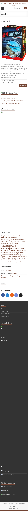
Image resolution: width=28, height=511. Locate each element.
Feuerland (4, 245)
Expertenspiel (4, 243)
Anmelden (3, 308)
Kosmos (22, 250)
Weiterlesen (23, 85)
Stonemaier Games (6, 260)
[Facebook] (3, 295)
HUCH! (14, 247)
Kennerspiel (18, 248)
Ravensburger (13, 256)
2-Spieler (4, 236)
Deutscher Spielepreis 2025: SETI (10, 103)
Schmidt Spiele (6, 258)
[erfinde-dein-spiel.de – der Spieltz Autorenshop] (6, 486)
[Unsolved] (14, 24)
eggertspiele (20, 239)
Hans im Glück (12, 245)
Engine (7, 241)
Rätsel (25, 256)
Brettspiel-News (12, 93)
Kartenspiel (7, 248)
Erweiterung (14, 241)
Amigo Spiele (19, 236)
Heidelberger (6, 247)
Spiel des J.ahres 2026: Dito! (9, 98)
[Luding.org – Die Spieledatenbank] (4, 490)
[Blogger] (12, 295)
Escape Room (22, 241)
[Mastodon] (7, 295)
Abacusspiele (11, 236)
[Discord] (16, 295)
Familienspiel (14, 243)
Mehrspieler (4, 254)
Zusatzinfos (11, 83)
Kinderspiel (5, 250)
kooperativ (14, 250)
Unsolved (5, 21)
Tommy (3, 276)
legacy (2, 252)
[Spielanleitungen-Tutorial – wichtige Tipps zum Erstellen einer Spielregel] (8, 494)
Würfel (10, 261)
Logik (13, 252)
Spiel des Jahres (21, 258)
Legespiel (8, 252)
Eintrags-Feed (4, 311)
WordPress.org (5, 316)
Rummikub (9, 270)
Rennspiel (20, 256)
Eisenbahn (3, 241)
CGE (18, 238)
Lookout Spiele (19, 252)
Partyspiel (13, 254)
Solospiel (14, 258)
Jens (4, 80)
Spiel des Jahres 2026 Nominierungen (12, 101)
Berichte (13, 237)
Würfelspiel (15, 261)
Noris (8, 254)
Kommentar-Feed (5, 313)
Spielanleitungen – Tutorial (14, 508)
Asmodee (5, 237)
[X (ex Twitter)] (21, 295)
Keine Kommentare (21, 83)
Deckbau (8, 239)
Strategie (15, 260)
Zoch (19, 262)
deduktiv (14, 239)
